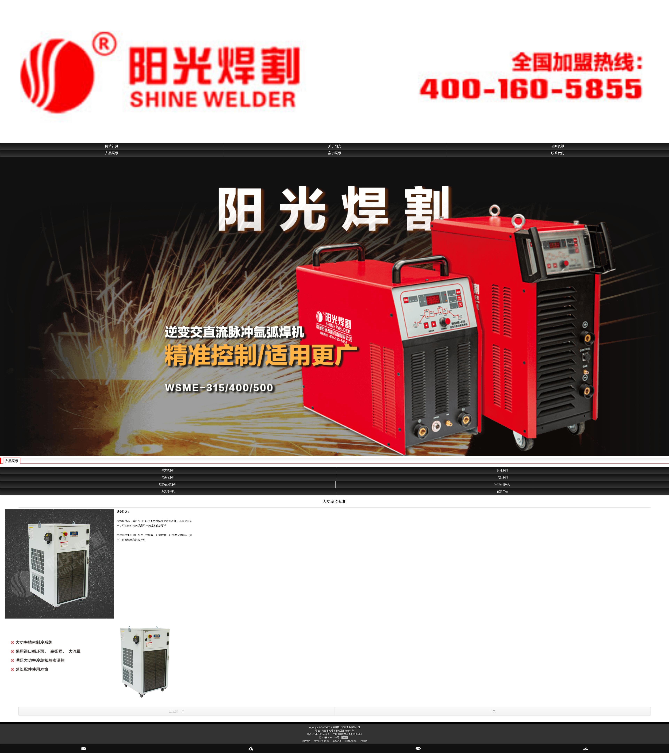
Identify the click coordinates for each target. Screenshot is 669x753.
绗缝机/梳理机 (350, 741)
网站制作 (363, 741)
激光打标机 (168, 491)
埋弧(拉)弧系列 (167, 484)
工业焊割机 (306, 741)
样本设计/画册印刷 (321, 741)
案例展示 (334, 153)
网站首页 (111, 146)
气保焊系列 (168, 477)
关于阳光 (334, 146)
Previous (2, 305)
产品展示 (111, 153)
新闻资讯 (557, 146)
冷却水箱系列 (502, 484)
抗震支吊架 (337, 741)
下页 (492, 711)
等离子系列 (168, 470)
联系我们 (557, 153)
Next (666, 305)
